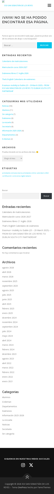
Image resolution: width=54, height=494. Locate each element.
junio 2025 (7, 299)
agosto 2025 (8, 290)
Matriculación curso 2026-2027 (14, 67)
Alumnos (5, 110)
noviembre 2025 (9, 281)
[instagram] (23, 465)
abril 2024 (6, 340)
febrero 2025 (8, 308)
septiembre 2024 (10, 326)
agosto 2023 (8, 358)
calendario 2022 (43, 173)
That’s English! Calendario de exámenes (18, 79)
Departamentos (8, 135)
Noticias (5, 106)
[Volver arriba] (27, 477)
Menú (49, 5)
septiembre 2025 (10, 285)
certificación (7, 176)
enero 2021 (7, 381)
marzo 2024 (7, 344)
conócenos (16, 176)
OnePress (22, 487)
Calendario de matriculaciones (15, 61)
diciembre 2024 (9, 317)
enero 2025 (7, 313)
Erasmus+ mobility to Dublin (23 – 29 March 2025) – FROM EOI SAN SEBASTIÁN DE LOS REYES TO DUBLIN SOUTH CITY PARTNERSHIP (26, 88)
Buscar (5, 190)
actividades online (29, 173)
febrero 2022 (8, 372)
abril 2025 (6, 304)
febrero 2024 (8, 349)
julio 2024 (6, 331)
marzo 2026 (7, 276)
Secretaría (6, 126)
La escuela (6, 122)
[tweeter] (31, 465)
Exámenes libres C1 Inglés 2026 (15, 73)
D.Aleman (6, 139)
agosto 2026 (8, 267)
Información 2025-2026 (11, 130)
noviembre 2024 (9, 322)
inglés (23, 176)
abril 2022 (6, 363)
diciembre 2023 (9, 354)
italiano (28, 176)
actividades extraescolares (12, 173)
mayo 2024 (7, 335)
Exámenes (6, 118)
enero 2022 (7, 376)
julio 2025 (6, 294)
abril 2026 (6, 272)
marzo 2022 (7, 367)
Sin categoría (7, 114)
